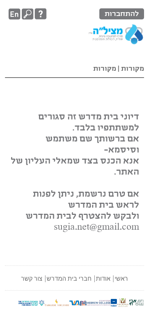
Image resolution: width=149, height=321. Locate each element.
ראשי (121, 278)
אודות (103, 278)
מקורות (132, 68)
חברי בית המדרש (69, 278)
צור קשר (31, 278)
